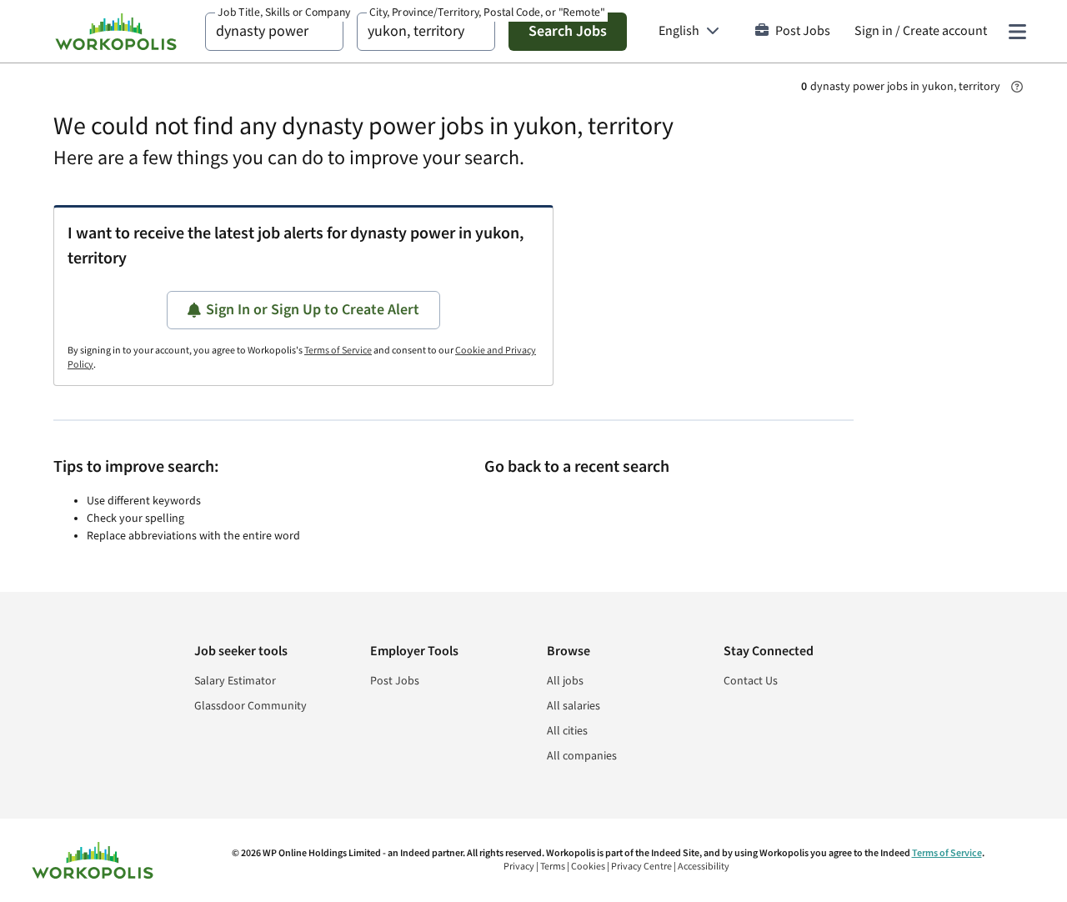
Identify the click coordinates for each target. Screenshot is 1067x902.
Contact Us (751, 681)
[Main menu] (1017, 32)
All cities (567, 731)
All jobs (565, 681)
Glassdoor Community (250, 706)
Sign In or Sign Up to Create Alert (312, 309)
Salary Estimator (235, 681)
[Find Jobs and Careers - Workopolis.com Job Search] (116, 31)
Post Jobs (802, 31)
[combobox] (274, 32)
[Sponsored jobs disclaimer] (1017, 87)
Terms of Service (338, 350)
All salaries (573, 706)
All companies (582, 756)
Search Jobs (567, 31)
